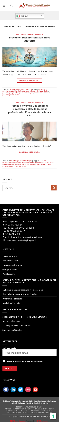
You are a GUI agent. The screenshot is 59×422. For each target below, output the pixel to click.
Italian (24, 15)
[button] (4, 5)
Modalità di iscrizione (12, 303)
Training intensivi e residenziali (16, 325)
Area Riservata (14, 413)
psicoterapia (7, 93)
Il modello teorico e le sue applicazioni (19, 294)
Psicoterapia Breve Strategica (29, 34)
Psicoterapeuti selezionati (29, 407)
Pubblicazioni (8, 274)
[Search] (11, 6)
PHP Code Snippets (18, 421)
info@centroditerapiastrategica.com (26, 237)
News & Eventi (40, 409)
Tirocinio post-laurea (12, 265)
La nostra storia (9, 256)
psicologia (31, 91)
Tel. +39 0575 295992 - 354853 (18, 227)
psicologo (31, 162)
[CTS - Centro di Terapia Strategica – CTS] (34, 6)
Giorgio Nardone (20, 91)
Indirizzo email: (9, 348)
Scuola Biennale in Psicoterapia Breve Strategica (25, 316)
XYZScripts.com (43, 421)
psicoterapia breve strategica (22, 93)
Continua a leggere (29, 80)
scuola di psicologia (22, 164)
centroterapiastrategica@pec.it (22, 240)
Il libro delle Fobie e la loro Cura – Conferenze (29, 411)
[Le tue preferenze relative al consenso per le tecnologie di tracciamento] (53, 416)
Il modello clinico (10, 260)
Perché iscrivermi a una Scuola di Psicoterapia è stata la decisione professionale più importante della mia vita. (29, 110)
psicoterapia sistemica (10, 95)
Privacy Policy (30, 413)
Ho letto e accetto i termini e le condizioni (25, 361)
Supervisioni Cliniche (12, 330)
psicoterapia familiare (42, 93)
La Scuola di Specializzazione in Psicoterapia (22, 290)
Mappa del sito (45, 413)
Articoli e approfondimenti (18, 409)
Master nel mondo (11, 321)
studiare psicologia (19, 166)
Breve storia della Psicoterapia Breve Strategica (29, 39)
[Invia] (54, 187)
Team (51, 409)
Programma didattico (12, 298)
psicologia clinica (42, 91)
